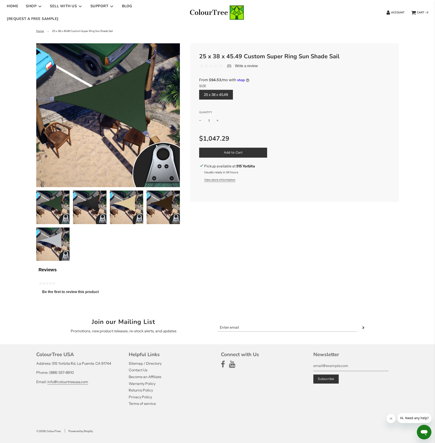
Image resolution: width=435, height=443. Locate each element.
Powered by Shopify (80, 431)
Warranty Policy (142, 383)
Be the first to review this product (72, 293)
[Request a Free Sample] (33, 18)
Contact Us (138, 370)
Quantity (205, 112)
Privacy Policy (140, 397)
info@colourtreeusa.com (67, 381)
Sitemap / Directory (145, 363)
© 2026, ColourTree (48, 431)
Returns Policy (141, 390)
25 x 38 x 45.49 (216, 94)
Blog (127, 6)
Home (12, 6)
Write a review (246, 66)
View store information (219, 179)
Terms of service (142, 403)
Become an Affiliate (145, 376)
